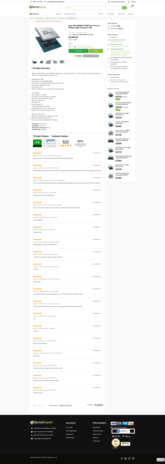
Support (58, 14)
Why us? (130, 14)
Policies (100, 14)
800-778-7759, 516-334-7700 (43, 435)
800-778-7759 (37, 1)
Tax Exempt (110, 14)
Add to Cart (78, 51)
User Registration (71, 431)
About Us (95, 437)
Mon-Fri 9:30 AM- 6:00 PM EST (43, 432)
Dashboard (69, 434)
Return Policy (97, 434)
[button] (160, 459)
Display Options (53, 405)
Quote (96, 51)
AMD (74, 34)
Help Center (96, 427)
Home (31, 18)
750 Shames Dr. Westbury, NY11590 (44, 428)
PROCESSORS (39, 18)
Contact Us (121, 14)
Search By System (70, 14)
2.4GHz (61, 18)
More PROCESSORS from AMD (84, 34)
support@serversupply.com (55, 1)
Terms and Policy (98, 431)
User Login (69, 427)
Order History (70, 437)
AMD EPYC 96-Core (51, 18)
